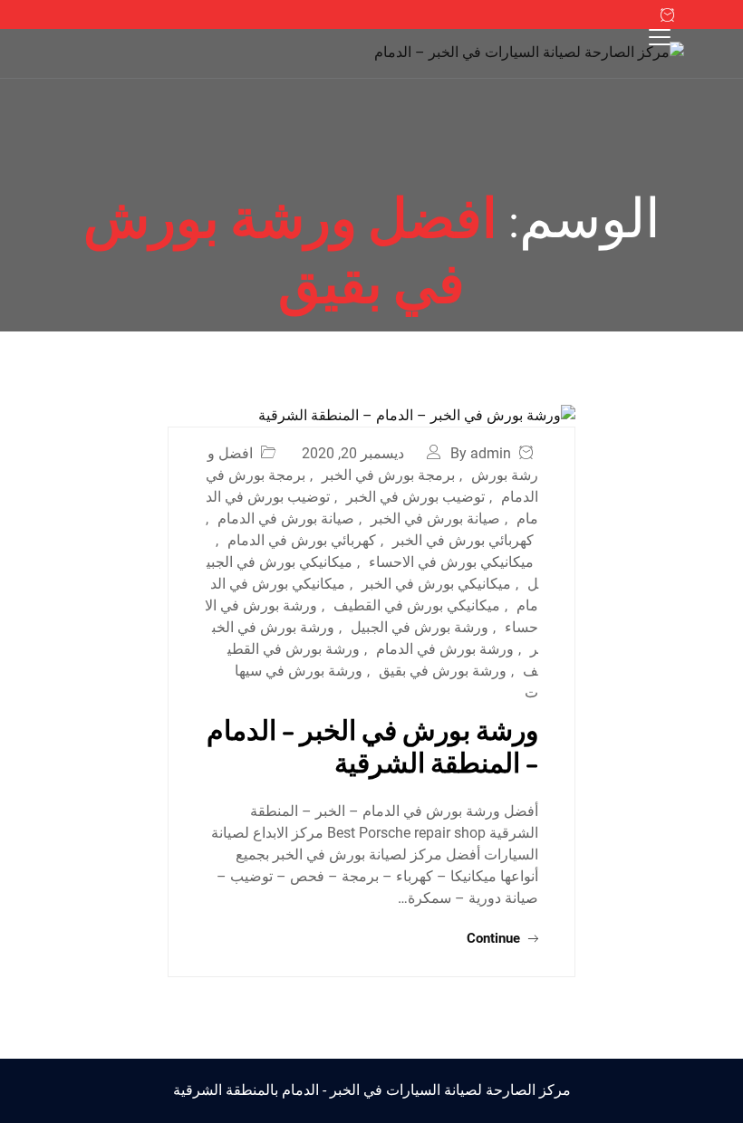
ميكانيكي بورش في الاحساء (451, 562)
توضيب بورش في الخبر (415, 496)
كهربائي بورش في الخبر (463, 540)
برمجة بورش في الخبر (388, 475)
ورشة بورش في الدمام (445, 648)
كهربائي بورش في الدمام (301, 540)
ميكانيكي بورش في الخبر (436, 583)
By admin (480, 453)
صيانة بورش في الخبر (435, 518)
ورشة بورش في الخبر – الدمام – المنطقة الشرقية (372, 745)
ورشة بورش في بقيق (443, 670)
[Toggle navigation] (659, 37)
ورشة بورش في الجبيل (419, 627)
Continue (495, 938)
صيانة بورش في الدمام (285, 518)
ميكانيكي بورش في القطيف (416, 605)
